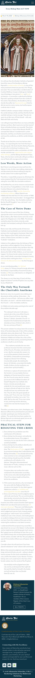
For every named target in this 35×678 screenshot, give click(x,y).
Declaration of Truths (17, 449)
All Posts (19, 607)
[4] (7, 406)
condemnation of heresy (16, 85)
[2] (7, 273)
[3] (21, 325)
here (22, 94)
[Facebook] (4, 665)
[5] (17, 454)
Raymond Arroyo (21, 103)
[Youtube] (9, 665)
